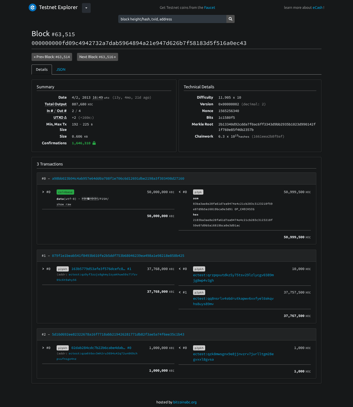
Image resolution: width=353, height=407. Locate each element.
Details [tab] (42, 69)
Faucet (209, 7)
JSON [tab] (60, 69)
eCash (318, 7)
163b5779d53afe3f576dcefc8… (101, 268)
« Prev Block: (52, 56)
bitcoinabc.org (185, 402)
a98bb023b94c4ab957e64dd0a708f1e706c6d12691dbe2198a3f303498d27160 (118, 178)
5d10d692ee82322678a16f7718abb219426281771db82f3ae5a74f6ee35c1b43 (118, 334)
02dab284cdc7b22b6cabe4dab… (101, 347)
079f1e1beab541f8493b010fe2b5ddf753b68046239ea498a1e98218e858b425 (118, 255)
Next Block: (97, 56)
